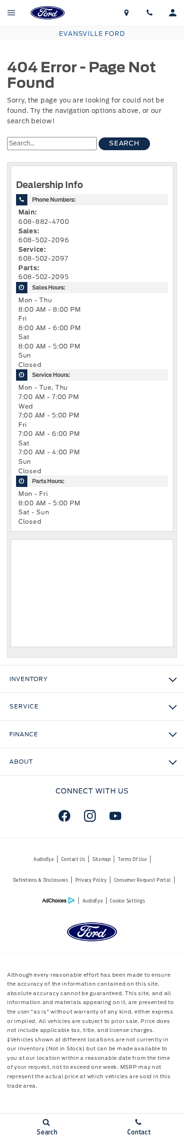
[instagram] (89, 815)
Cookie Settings (127, 900)
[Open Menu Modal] (11, 13)
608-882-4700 (43, 221)
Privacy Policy (91, 880)
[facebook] (64, 815)
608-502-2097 (43, 258)
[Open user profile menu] (172, 13)
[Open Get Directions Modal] (126, 13)
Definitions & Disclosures (40, 880)
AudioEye (43, 859)
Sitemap (101, 859)
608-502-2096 (43, 240)
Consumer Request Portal (142, 880)
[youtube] (115, 815)
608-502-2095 (43, 277)
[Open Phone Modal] (149, 13)
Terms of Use (132, 859)
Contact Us (73, 859)
